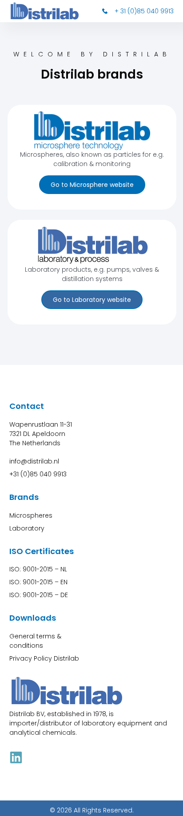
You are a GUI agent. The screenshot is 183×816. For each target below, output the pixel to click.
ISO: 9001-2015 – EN (38, 582)
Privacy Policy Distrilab (44, 658)
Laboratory (26, 528)
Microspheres (30, 515)
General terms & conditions (35, 641)
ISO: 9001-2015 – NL (38, 569)
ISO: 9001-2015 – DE (38, 594)
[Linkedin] (16, 757)
